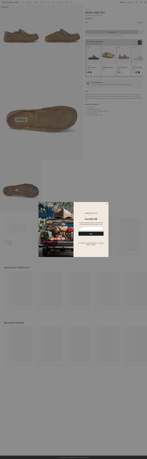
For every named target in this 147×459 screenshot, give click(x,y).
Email (81, 227)
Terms (93, 244)
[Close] (106, 203)
